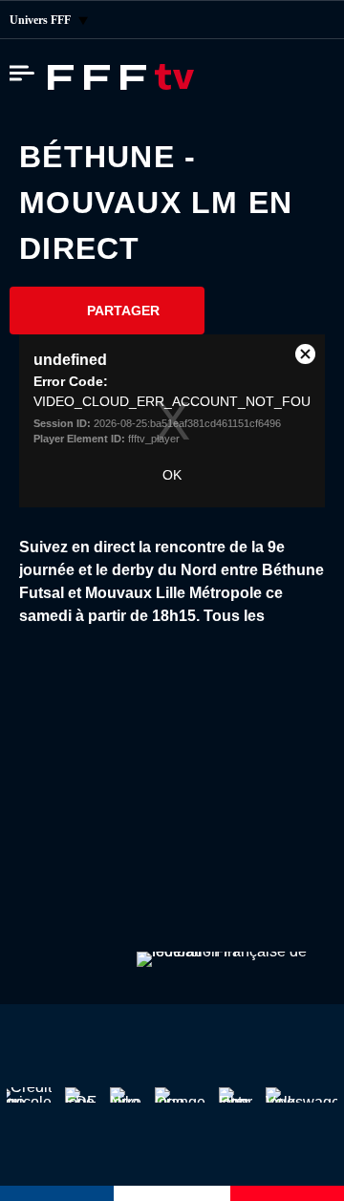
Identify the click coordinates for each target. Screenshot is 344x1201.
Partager (123, 310)
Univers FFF (42, 20)
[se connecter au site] (315, 20)
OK (172, 475)
